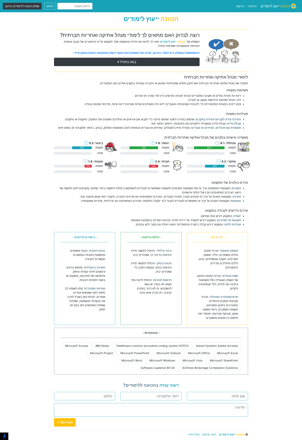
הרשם (240, 6)
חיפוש (50, 6)
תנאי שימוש (209, 434)
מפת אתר (194, 434)
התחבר (252, 6)
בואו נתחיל (127, 62)
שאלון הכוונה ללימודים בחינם (22, 6)
